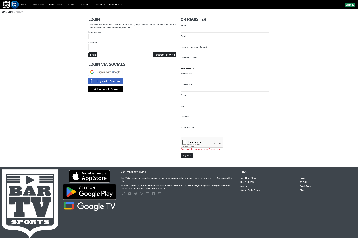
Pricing (303, 178)
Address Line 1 (187, 74)
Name (183, 25)
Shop (302, 190)
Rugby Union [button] (55, 4)
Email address (94, 32)
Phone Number (187, 127)
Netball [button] (71, 4)
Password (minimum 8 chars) (194, 47)
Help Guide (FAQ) (247, 182)
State (183, 106)
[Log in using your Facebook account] (107, 81)
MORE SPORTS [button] (115, 4)
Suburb (184, 95)
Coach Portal (305, 186)
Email (183, 36)
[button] (105, 89)
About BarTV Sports (249, 178)
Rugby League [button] (37, 4)
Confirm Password (189, 58)
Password (92, 43)
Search (243, 186)
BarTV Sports (8, 12)
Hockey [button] (100, 4)
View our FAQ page (131, 24)
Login (348, 5)
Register (186, 155)
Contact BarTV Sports (250, 190)
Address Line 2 (187, 84)
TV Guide (304, 182)
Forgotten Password (165, 54)
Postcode (185, 117)
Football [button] (86, 4)
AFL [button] (23, 4)
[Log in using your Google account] (106, 72)
